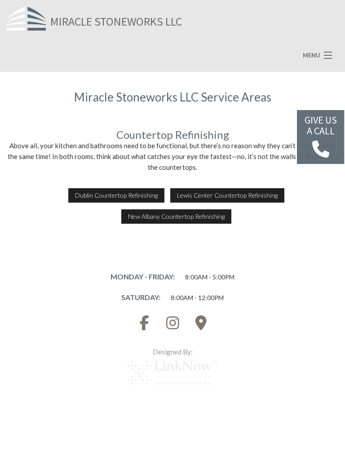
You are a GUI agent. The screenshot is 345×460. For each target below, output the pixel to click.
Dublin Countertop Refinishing (116, 195)
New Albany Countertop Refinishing (176, 216)
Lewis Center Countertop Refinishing (227, 195)
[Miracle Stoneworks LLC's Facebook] (144, 325)
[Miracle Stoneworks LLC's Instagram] (172, 325)
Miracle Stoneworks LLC (116, 21)
